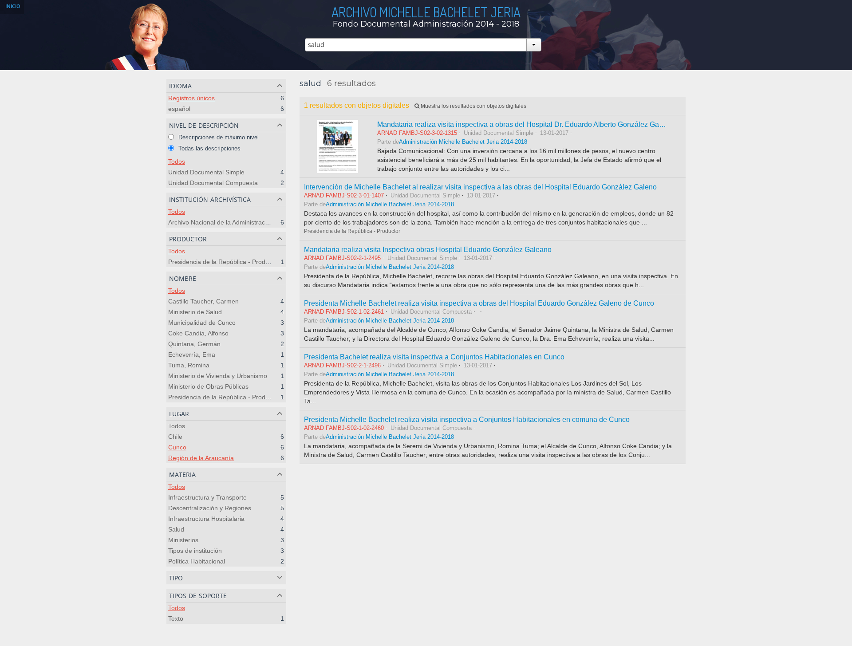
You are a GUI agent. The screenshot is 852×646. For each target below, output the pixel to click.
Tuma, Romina (188, 365)
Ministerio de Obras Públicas (208, 386)
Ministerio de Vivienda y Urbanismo (217, 375)
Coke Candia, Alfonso (198, 333)
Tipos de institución (195, 550)
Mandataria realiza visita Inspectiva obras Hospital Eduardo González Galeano (428, 249)
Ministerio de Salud (195, 311)
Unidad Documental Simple (206, 172)
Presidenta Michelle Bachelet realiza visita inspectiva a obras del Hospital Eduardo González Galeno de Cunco (479, 303)
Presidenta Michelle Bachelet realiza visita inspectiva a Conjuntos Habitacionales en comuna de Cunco (467, 419)
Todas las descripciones (209, 148)
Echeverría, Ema (191, 354)
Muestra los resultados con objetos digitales (472, 106)
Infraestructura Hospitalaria (206, 518)
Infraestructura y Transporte (207, 497)
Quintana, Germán (194, 343)
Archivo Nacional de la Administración (220, 222)
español (179, 108)
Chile (175, 436)
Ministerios (183, 540)
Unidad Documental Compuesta (213, 182)
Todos (176, 161)
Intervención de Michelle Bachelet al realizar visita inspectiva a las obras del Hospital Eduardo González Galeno (480, 187)
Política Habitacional (196, 561)
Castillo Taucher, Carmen (203, 301)
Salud (176, 529)
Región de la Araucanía (201, 457)
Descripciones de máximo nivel (218, 137)
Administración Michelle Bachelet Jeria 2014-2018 (463, 142)
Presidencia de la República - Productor (224, 261)
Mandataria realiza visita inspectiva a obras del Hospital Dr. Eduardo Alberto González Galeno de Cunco (541, 124)
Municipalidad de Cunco (202, 322)
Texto (175, 618)
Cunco (177, 447)
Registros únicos (191, 98)
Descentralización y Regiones (209, 508)
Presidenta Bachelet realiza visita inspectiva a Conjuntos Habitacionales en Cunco (434, 357)
